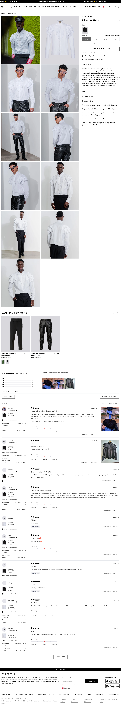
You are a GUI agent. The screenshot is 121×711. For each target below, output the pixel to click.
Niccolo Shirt (13, 13)
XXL (95, 44)
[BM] (105, 7)
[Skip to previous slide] (113, 313)
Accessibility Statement (88, 701)
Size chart (116, 35)
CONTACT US (64, 694)
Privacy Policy (63, 701)
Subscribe (91, 681)
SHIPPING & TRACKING (46, 694)
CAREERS (99, 694)
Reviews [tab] (6, 392)
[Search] (112, 6)
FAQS (89, 694)
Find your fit (109, 35)
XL (85, 44)
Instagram (78, 694)
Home (3, 13)
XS (85, 39)
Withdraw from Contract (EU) (108, 701)
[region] (58, 383)
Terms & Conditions (74, 701)
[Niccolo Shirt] (85, 30)
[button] (89, 17)
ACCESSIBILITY (113, 694)
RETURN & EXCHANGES (24, 694)
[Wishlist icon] (108, 7)
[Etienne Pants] (45, 334)
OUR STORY (6, 694)
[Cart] (119, 6)
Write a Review (111, 397)
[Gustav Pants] (15, 334)
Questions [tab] (15, 392)
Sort (103, 403)
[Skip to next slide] (118, 313)
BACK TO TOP (59, 669)
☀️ (95, 1)
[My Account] (115, 6)
